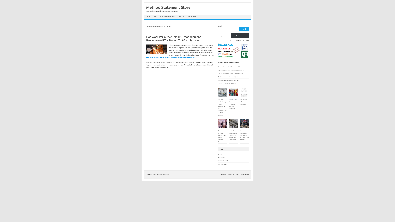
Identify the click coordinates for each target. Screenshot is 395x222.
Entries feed (221, 157)
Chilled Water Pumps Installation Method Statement (233, 104)
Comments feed (223, 160)
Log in (220, 154)
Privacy (181, 17)
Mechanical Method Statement (227, 80)
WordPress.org (222, 164)
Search (220, 26)
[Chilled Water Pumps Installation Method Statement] (233, 93)
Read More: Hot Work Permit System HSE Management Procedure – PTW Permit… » (172, 57)
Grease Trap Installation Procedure (243, 102)
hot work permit (155, 65)
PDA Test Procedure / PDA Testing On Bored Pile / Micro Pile (244, 135)
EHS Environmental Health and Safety (184, 62)
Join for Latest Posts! (240, 35)
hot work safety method (184, 65)
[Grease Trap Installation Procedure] (244, 93)
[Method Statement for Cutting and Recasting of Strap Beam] (233, 124)
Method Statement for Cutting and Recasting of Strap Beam (233, 135)
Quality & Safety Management (227, 83)
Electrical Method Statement (204, 62)
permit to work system (161, 67)
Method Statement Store (168, 7)
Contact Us (192, 17)
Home (148, 17)
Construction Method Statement (162, 62)
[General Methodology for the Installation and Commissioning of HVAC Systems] (222, 93)
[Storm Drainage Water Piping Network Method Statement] (222, 124)
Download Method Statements (164, 17)
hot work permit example (168, 65)
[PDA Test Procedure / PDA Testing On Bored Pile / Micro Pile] (244, 124)
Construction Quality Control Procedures (230, 70)
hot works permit (198, 65)
